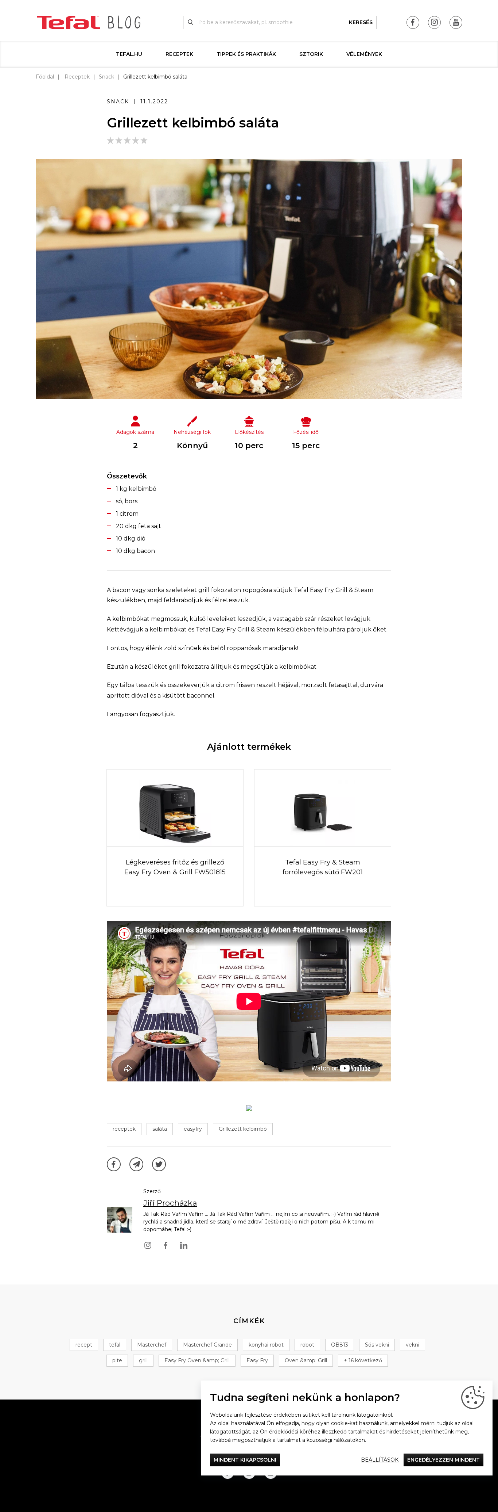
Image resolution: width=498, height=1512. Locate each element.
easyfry (193, 1129)
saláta (159, 1129)
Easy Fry (257, 1360)
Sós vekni (377, 1344)
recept (83, 1344)
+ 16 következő (363, 1360)
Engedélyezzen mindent (443, 1459)
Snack (106, 76)
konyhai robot (266, 1344)
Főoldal (45, 76)
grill (143, 1360)
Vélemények (364, 54)
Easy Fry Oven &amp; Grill (197, 1360)
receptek (124, 1129)
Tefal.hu (129, 54)
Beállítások (379, 1459)
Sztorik (311, 54)
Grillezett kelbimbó (243, 1129)
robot (307, 1344)
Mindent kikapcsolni (245, 1459)
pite (117, 1360)
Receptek (179, 54)
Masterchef (151, 1344)
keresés (361, 22)
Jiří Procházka (170, 1202)
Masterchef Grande (207, 1344)
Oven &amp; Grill (306, 1360)
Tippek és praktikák (246, 54)
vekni (412, 1344)
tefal (114, 1344)
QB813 (339, 1344)
